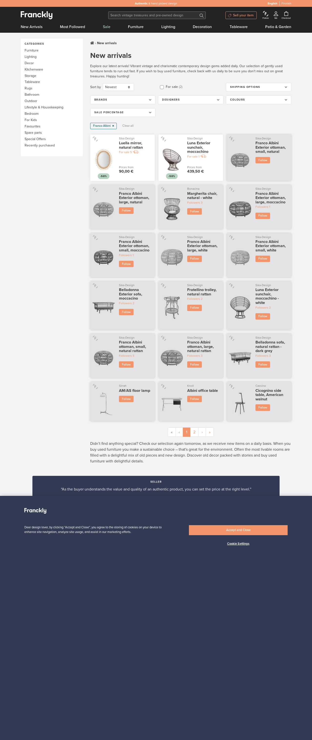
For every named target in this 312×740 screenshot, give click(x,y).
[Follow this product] (95, 139)
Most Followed (72, 26)
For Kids (31, 120)
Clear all (128, 126)
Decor (29, 63)
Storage (30, 76)
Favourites (32, 126)
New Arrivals (31, 26)
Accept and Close (238, 530)
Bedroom (32, 114)
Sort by (95, 87)
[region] (156, 618)
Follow (262, 160)
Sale (106, 26)
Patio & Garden (278, 26)
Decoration (202, 26)
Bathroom (32, 95)
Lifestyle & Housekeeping (44, 107)
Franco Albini (102, 126)
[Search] (201, 15)
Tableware (239, 26)
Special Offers (35, 139)
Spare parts (33, 133)
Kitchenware (34, 69)
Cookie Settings (238, 544)
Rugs (28, 88)
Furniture (136, 26)
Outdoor (31, 101)
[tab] (258, 87)
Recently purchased (40, 145)
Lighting (168, 26)
